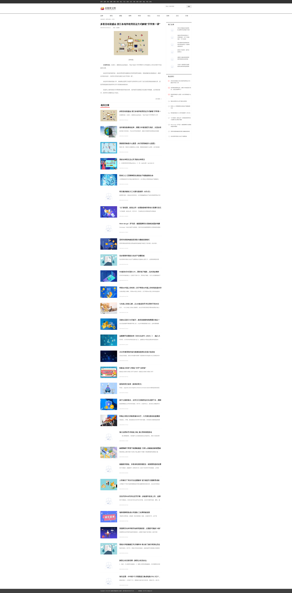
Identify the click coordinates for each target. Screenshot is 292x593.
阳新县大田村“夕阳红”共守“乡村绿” (132, 368)
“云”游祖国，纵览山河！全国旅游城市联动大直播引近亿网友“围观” (181, 118)
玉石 (131, 1)
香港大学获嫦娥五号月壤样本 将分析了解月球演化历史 (139, 544)
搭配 (111, 1)
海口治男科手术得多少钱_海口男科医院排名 (135, 432)
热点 (121, 1)
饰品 (144, 1)
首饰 (128, 1)
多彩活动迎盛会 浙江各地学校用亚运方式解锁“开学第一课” (180, 81)
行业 (124, 1)
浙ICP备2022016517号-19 (128, 590)
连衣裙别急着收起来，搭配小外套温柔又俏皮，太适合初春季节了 (181, 88)
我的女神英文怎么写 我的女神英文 (132, 159)
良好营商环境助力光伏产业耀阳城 (131, 256)
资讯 (108, 1)
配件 (141, 1)
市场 (147, 1)
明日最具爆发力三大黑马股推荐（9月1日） (135, 191)
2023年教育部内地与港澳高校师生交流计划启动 (137, 352)
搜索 (189, 6)
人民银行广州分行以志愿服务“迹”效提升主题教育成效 (139, 480)
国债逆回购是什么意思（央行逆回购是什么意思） (137, 143)
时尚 (118, 1)
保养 (137, 1)
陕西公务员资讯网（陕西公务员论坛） (133, 560)
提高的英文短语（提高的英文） (131, 384)
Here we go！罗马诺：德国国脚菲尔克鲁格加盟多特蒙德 (181, 125)
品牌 (105, 1)
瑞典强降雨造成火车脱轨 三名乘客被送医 (134, 512)
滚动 (150, 1)
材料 (114, 1)
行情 (134, 1)
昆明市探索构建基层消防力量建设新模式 (134, 240)
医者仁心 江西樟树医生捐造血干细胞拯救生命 (136, 175)
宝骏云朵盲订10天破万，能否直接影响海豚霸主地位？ (139, 320)
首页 (101, 1)
